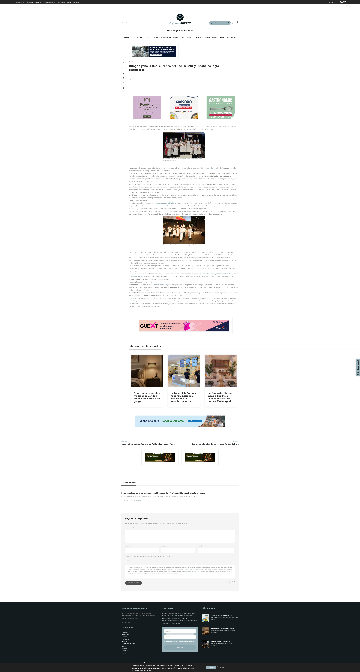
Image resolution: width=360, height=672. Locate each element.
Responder (139, 500)
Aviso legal (38, 2)
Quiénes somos (19, 2)
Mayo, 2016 (131, 79)
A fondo (147, 37)
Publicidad (29, 2)
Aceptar (210, 668)
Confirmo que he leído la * (179, 641)
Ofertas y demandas (194, 37)
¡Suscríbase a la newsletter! (220, 23)
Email (163, 546)
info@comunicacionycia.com (195, 571)
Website (201, 546)
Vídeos (183, 37)
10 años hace (124, 500)
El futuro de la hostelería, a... (221, 641)
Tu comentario (130, 528)
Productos (127, 37)
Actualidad (138, 37)
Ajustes (222, 668)
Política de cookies (49, 2)
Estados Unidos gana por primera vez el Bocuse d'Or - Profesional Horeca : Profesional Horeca (163, 493)
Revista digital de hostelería (180, 30)
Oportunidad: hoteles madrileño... (223, 628)
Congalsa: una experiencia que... (222, 615)
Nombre (128, 546)
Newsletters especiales (228, 37)
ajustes (149, 670)
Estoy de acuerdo (133, 561)
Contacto (76, 2)
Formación (167, 37)
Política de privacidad (64, 2)
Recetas (214, 37)
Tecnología (157, 37)
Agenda (175, 37)
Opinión (207, 37)
